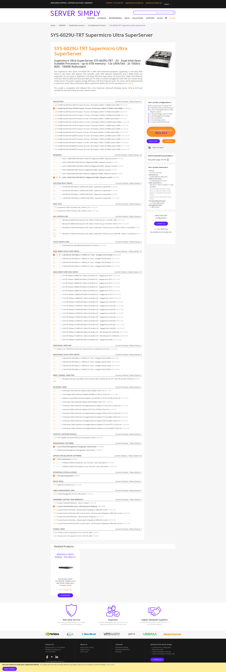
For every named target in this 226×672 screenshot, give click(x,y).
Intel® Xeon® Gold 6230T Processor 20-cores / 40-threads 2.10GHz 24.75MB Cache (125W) (93, 149)
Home (53, 25)
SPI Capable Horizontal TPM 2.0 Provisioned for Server (80, 437)
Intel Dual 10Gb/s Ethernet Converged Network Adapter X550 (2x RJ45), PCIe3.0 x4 (95, 421)
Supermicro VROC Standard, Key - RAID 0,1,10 (78, 207)
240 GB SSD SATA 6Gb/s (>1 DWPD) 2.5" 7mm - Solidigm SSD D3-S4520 (92, 255)
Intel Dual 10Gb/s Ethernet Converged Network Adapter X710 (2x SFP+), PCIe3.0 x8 (95, 406)
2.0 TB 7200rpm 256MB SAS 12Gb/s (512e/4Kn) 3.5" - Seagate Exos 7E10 (91, 275)
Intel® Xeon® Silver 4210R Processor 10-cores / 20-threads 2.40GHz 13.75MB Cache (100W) (94, 108)
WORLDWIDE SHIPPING (58, 3)
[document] (113, 667)
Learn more (110, 665)
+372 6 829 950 (50, 652)
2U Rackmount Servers (97, 25)
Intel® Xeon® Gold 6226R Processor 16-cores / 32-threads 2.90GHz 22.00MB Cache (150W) (93, 136)
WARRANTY (89, 3)
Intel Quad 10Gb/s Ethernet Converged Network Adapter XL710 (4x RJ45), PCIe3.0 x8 (96, 428)
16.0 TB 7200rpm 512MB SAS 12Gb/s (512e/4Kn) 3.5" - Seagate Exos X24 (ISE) (93, 313)
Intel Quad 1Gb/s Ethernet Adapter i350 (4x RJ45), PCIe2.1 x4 (88, 402)
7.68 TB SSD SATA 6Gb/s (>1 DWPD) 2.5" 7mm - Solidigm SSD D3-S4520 (91, 266)
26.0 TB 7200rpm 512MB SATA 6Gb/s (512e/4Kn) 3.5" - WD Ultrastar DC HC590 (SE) (95, 332)
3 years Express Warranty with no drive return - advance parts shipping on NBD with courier (94, 513)
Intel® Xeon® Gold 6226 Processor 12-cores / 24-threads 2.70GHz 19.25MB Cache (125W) (93, 142)
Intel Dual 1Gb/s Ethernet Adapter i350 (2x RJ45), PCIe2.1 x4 (87, 391)
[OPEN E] (131, 635)
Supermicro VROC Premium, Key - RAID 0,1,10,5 (78, 211)
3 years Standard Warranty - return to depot (77, 503)
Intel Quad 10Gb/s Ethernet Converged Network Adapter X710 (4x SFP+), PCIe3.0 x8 (96, 424)
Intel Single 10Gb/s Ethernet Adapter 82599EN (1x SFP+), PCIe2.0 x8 (90, 394)
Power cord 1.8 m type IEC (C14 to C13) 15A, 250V (78, 536)
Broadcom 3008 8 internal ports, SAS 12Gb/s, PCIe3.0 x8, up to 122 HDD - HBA (94, 220)
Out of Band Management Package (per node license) (81, 447)
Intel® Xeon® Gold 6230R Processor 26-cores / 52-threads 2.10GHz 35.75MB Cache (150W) (93, 146)
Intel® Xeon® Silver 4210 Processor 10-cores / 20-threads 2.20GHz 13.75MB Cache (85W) (92, 112)
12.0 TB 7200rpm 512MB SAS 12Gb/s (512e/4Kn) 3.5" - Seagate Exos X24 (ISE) (93, 306)
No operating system (69, 476)
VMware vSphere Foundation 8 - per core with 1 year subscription (90, 466)
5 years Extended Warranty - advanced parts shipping (80, 517)
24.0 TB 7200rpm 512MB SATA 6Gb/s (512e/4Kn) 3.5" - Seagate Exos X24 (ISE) (93, 324)
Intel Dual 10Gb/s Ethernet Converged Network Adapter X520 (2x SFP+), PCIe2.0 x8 (95, 413)
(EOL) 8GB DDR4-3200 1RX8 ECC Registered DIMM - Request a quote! (90, 170)
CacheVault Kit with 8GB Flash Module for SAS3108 (84, 245)
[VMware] (112, 635)
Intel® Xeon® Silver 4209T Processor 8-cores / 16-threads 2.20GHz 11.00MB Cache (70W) (92, 105)
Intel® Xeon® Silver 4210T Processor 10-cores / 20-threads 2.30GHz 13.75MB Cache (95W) (93, 115)
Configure (65, 595)
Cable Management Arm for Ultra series (75, 494)
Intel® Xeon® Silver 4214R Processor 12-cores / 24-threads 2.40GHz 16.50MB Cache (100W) (93, 122)
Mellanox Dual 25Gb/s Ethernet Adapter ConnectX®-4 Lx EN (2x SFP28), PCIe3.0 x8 (95, 398)
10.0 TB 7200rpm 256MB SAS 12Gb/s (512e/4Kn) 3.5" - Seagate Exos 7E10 (92, 298)
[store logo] (75, 13)
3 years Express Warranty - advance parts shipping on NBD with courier (87, 510)
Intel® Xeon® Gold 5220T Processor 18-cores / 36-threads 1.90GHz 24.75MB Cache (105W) (93, 139)
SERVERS (62, 25)
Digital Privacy (85, 649)
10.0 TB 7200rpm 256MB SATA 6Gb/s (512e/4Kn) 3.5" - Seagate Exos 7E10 (92, 294)
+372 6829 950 (162, 229)
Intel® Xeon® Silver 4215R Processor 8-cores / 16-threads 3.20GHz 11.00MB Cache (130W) (93, 125)
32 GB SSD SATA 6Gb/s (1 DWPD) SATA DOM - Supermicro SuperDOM (90, 190)
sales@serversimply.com (153, 3)
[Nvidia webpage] (52, 635)
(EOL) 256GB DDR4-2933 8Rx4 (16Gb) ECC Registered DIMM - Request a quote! (93, 166)
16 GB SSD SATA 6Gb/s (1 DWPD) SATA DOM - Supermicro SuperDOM (90, 187)
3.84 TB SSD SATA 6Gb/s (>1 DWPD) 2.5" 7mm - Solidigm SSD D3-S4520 (91, 262)
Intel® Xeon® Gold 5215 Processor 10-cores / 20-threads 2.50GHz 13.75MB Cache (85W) (93, 132)
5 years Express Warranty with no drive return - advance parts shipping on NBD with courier (94, 523)
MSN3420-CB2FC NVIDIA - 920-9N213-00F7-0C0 (65, 555)
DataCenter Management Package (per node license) (80, 450)
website (130, 83)
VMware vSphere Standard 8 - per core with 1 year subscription (88, 463)
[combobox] (154, 12)
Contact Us (161, 223)
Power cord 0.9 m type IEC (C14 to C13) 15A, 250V (78, 532)
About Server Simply (87, 647)
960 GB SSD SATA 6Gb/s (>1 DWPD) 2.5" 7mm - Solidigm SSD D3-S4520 (91, 259)
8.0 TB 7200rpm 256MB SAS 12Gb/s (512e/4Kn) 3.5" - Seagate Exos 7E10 (91, 291)
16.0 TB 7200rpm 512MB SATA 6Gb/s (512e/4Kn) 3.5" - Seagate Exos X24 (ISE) (93, 309)
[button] (168, 4)
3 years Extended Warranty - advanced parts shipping (81, 506)
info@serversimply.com (53, 649)
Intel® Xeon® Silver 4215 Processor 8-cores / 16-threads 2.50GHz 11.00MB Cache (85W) (92, 119)
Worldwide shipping (121, 647)
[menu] (125, 18)
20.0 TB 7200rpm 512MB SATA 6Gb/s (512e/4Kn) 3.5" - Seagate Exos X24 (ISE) (93, 317)
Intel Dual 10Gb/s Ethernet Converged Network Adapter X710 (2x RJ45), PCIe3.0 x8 (95, 417)
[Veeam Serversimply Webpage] (149, 635)
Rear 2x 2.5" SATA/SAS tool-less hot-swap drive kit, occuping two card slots (87, 349)
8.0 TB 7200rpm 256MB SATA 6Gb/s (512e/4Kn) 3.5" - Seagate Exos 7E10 (91, 287)
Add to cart (153, 141)
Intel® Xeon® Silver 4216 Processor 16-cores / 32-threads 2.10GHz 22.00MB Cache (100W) (93, 129)
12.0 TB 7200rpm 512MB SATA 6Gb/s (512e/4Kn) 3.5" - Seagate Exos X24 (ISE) (93, 302)
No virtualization (67, 459)
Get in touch (84, 652)
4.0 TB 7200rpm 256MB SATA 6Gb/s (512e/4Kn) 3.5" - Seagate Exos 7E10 (91, 279)
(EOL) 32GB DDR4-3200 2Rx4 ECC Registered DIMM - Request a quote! (90, 162)
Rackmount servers (77, 25)
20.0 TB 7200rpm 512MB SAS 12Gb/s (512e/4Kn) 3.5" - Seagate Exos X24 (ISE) (93, 321)
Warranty (118, 652)
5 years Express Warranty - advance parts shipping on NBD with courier (87, 520)
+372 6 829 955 (118, 3)
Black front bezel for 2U (69, 485)
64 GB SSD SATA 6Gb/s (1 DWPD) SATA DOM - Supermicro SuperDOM (90, 194)
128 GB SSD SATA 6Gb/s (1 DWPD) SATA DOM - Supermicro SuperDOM (91, 198)
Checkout (168, 141)
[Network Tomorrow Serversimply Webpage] (172, 635)
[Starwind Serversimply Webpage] (88, 635)
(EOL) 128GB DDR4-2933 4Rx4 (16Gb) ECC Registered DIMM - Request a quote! (93, 158)
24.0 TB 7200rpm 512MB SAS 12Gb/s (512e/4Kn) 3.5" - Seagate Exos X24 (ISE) (93, 328)
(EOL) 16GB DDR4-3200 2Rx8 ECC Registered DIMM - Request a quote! (91, 177)
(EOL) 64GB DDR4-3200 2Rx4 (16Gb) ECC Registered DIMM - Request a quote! (92, 174)
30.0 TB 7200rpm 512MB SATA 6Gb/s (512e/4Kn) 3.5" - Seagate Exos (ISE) (92, 340)
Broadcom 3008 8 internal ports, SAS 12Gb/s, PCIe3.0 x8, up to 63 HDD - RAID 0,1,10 (96, 224)
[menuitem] (91, 18)
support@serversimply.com (134, 3)
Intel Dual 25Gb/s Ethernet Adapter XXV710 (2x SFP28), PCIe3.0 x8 (90, 409)
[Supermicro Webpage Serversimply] (70, 635)
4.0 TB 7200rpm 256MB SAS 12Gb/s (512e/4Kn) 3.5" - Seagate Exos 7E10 (91, 283)
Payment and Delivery (122, 649)
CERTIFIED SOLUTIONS (75, 3)
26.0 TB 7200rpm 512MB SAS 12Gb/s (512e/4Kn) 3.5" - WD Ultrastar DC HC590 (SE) (95, 336)
